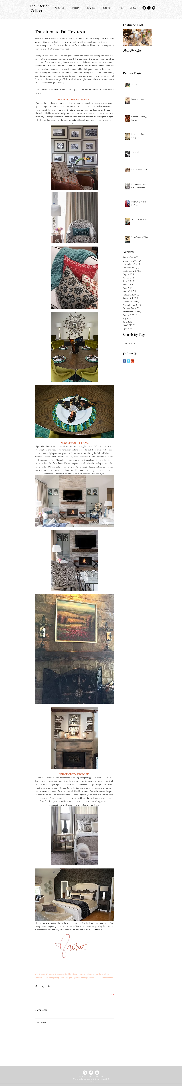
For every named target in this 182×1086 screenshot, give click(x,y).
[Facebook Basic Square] (124, 361)
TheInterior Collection (39, 8)
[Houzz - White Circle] (85, 1072)
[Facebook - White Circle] (91, 1072)
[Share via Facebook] (36, 986)
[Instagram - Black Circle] (153, 8)
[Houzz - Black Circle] (144, 8)
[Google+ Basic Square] (132, 361)
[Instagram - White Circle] (97, 1072)
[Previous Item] (127, 38)
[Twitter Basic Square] (128, 361)
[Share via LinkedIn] (49, 986)
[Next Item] (148, 38)
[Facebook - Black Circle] (149, 8)
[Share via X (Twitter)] (42, 986)
